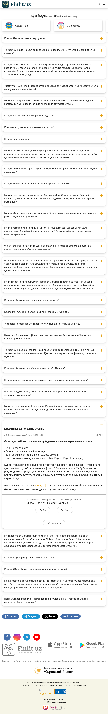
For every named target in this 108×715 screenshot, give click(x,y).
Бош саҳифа (8, 661)
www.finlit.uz (63, 686)
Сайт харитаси (23, 661)
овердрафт (40, 485)
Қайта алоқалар (97, 661)
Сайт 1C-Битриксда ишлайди (54, 702)
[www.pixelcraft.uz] (54, 707)
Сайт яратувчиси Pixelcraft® (54, 699)
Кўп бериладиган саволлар (46, 661)
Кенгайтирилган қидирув (74, 661)
